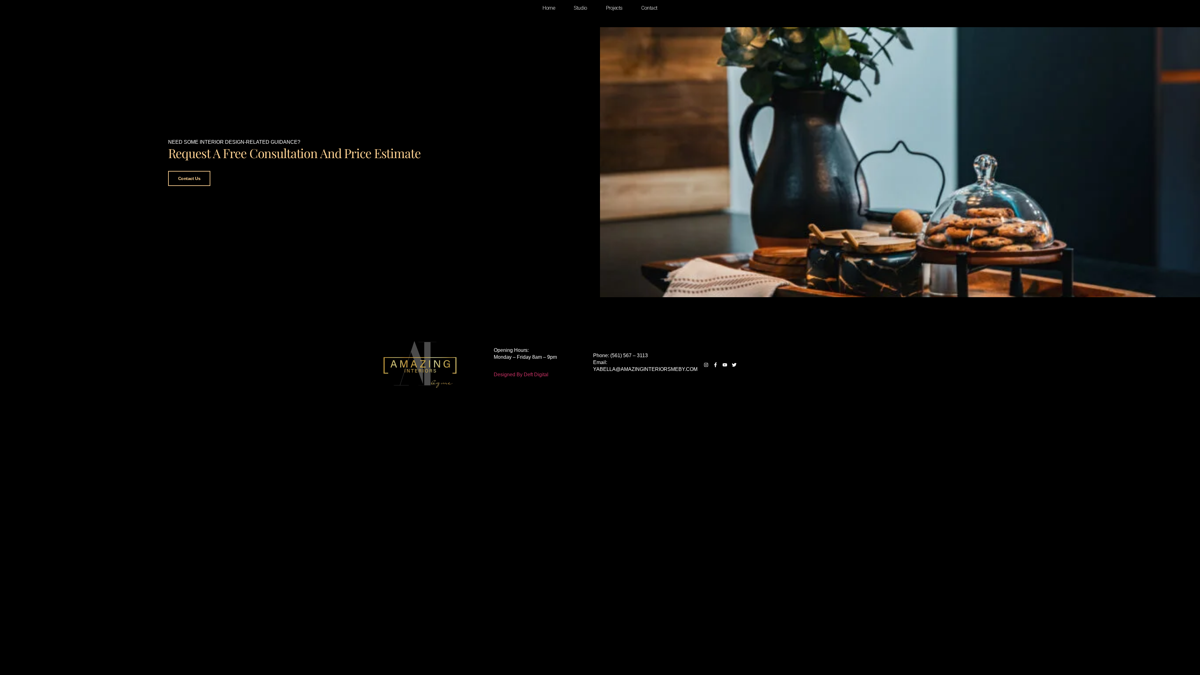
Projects (614, 8)
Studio (580, 8)
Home (548, 8)
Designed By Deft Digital (521, 374)
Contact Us (189, 178)
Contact (649, 8)
